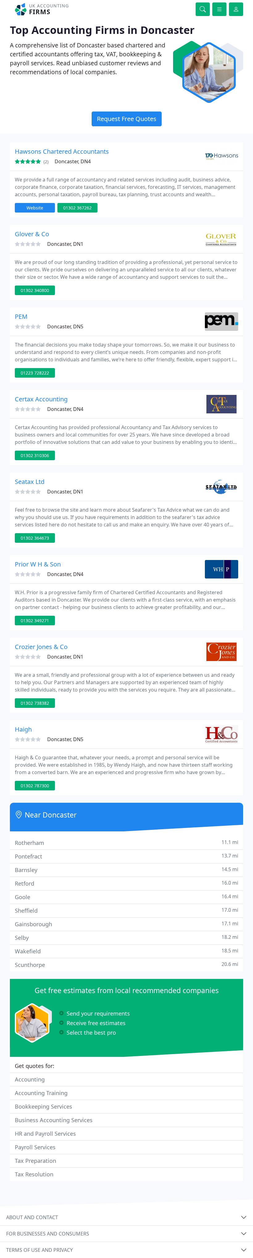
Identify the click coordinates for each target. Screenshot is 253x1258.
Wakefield (126, 951)
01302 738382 (35, 703)
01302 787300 (35, 786)
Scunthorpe (126, 964)
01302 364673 (35, 538)
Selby (126, 937)
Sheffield (126, 910)
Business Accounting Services (54, 1120)
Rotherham (126, 842)
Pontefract (126, 856)
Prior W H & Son (38, 564)
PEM (21, 316)
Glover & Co (32, 234)
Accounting (30, 1079)
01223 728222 (35, 373)
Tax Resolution (34, 1174)
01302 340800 (35, 290)
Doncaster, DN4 (73, 161)
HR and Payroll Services (45, 1133)
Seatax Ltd (29, 481)
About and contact (32, 1217)
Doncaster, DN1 (65, 244)
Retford (126, 883)
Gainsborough (126, 924)
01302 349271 (35, 620)
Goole (126, 897)
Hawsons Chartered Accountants (62, 151)
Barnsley (126, 870)
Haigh (23, 729)
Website (35, 208)
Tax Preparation (35, 1160)
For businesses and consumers (47, 1233)
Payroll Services (35, 1147)
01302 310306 (35, 455)
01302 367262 (77, 208)
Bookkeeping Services (43, 1106)
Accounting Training (41, 1093)
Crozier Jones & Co (41, 647)
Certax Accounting (41, 399)
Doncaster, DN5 (65, 326)
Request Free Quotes (126, 119)
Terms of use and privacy (39, 1250)
